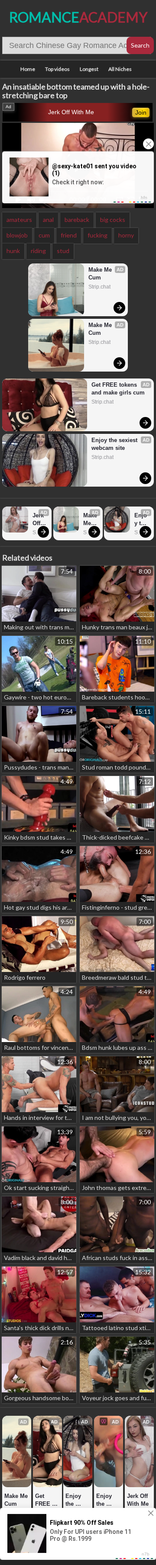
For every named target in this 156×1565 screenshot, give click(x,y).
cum (44, 235)
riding (38, 250)
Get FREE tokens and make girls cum (118, 389)
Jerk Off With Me (71, 112)
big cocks (112, 219)
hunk (13, 250)
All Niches (120, 69)
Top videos (57, 69)
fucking (97, 235)
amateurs (19, 219)
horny (126, 235)
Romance (78, 17)
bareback (77, 219)
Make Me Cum (101, 273)
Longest (89, 69)
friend (69, 235)
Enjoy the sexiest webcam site (115, 444)
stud (63, 250)
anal (48, 219)
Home (27, 69)
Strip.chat (99, 287)
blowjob (17, 235)
